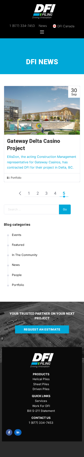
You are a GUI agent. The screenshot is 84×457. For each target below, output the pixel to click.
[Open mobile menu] (42, 31)
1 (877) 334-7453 (22, 26)
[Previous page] (20, 193)
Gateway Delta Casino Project (33, 145)
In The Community (24, 255)
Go (65, 209)
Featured (18, 245)
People (17, 275)
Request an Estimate (42, 329)
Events (16, 235)
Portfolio (16, 177)
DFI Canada (65, 26)
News (43, 26)
